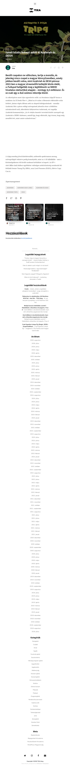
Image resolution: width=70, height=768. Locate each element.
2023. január (35, 457)
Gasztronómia (35, 657)
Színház (35, 706)
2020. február (35, 570)
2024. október (35, 389)
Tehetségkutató (35, 712)
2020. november (35, 541)
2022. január (35, 496)
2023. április (35, 447)
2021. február (35, 531)
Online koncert (35, 687)
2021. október (35, 505)
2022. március (35, 489)
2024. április (35, 408)
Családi (35, 644)
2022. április (35, 486)
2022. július (35, 476)
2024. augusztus (35, 395)
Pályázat (35, 690)
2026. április (35, 353)
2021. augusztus (35, 512)
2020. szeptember (35, 547)
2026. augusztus (35, 340)
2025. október (35, 360)
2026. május (35, 350)
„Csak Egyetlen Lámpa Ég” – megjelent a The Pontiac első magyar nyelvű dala (35, 329)
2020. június (35, 557)
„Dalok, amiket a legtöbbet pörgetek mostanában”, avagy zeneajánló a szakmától (35, 291)
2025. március (35, 373)
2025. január (35, 379)
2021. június (35, 518)
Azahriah (10, 188)
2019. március (35, 606)
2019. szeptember (35, 586)
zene (7, 49)
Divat (35, 648)
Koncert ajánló (35, 674)
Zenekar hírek (35, 722)
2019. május (35, 599)
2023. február (35, 453)
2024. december (35, 382)
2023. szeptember (35, 431)
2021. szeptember (35, 509)
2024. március (35, 411)
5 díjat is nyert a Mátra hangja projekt (52, 216)
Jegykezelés (35, 667)
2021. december (35, 499)
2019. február (35, 609)
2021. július (35, 515)
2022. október (35, 466)
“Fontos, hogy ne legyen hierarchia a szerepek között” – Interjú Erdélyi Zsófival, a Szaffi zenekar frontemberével (14, 212)
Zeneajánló (35, 719)
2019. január (35, 612)
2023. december (35, 421)
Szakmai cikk (35, 703)
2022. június (35, 479)
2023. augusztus (35, 434)
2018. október (35, 622)
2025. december (35, 356)
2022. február (35, 492)
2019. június (35, 596)
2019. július (35, 593)
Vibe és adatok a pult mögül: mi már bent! (35, 265)
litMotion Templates (43, 763)
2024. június (35, 402)
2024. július (35, 398)
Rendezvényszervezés (35, 700)
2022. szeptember (35, 470)
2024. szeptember (35, 392)
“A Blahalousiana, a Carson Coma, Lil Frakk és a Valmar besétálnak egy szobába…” (33, 214)
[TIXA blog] (35, 15)
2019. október (35, 583)
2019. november (35, 580)
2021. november (35, 502)
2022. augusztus (35, 473)
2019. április (35, 602)
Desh (23, 192)
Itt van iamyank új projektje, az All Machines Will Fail (35, 300)
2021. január (35, 534)
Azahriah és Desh (42, 188)
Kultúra (35, 683)
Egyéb (35, 651)
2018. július (35, 632)
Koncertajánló (35, 677)
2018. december (35, 615)
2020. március (35, 567)
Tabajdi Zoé (12, 223)
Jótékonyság (35, 670)
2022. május (35, 483)
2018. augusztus (35, 628)
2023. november (35, 424)
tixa (13, 68)
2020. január (35, 573)
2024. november (35, 385)
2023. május (35, 444)
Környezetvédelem (35, 680)
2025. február (35, 376)
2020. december (35, 538)
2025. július (35, 363)
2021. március (35, 528)
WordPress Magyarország (35, 745)
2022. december (35, 460)
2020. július (35, 554)
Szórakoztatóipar (35, 709)
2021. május (35, 521)
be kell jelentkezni (26, 238)
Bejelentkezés (35, 735)
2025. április (35, 369)
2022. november (35, 463)
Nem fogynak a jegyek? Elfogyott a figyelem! (35, 274)
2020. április (35, 564)
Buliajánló (35, 641)
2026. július (35, 343)
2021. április (35, 525)
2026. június (35, 347)
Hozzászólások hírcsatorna (35, 742)
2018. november (35, 619)
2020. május (35, 560)
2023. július (35, 437)
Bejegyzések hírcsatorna (35, 738)
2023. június (35, 441)
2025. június (35, 366)
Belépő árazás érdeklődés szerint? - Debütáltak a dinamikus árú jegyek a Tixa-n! (35, 308)
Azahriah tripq (12, 192)
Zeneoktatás (35, 725)
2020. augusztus (35, 551)
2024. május (35, 405)
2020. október (35, 544)
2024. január (35, 418)
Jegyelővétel (35, 664)
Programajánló (35, 696)
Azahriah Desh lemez (25, 188)
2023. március (35, 450)
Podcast (35, 693)
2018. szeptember (35, 625)
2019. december (35, 576)
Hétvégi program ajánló (35, 661)
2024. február (35, 415)
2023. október (35, 428)
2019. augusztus (35, 589)
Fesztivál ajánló (35, 654)
